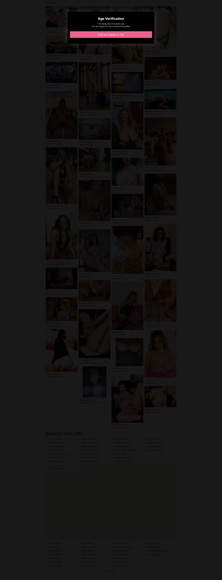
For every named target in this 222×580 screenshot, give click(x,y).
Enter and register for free (111, 34)
